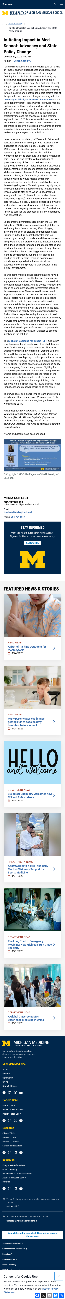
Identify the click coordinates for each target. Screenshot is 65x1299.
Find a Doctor (8, 1105)
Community (7, 1078)
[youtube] (21, 1093)
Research (8, 1127)
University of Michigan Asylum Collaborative (28, 99)
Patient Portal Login (11, 1114)
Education (8, 1159)
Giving (5, 1082)
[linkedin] (15, 1153)
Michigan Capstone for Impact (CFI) (27, 341)
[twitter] (15, 1093)
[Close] (58, 1276)
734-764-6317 (18, 517)
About (5, 1069)
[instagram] (9, 1093)
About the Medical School (14, 1178)
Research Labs (9, 1137)
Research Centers (10, 1141)
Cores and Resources (12, 1145)
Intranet (6, 1182)
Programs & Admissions (13, 1165)
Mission (6, 1073)
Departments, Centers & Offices (17, 1173)
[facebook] (4, 1093)
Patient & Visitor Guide (12, 1109)
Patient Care (10, 1100)
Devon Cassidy (22, 60)
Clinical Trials (8, 1133)
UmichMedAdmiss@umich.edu (18, 512)
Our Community (9, 1169)
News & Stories (9, 1086)
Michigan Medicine (14, 1064)
